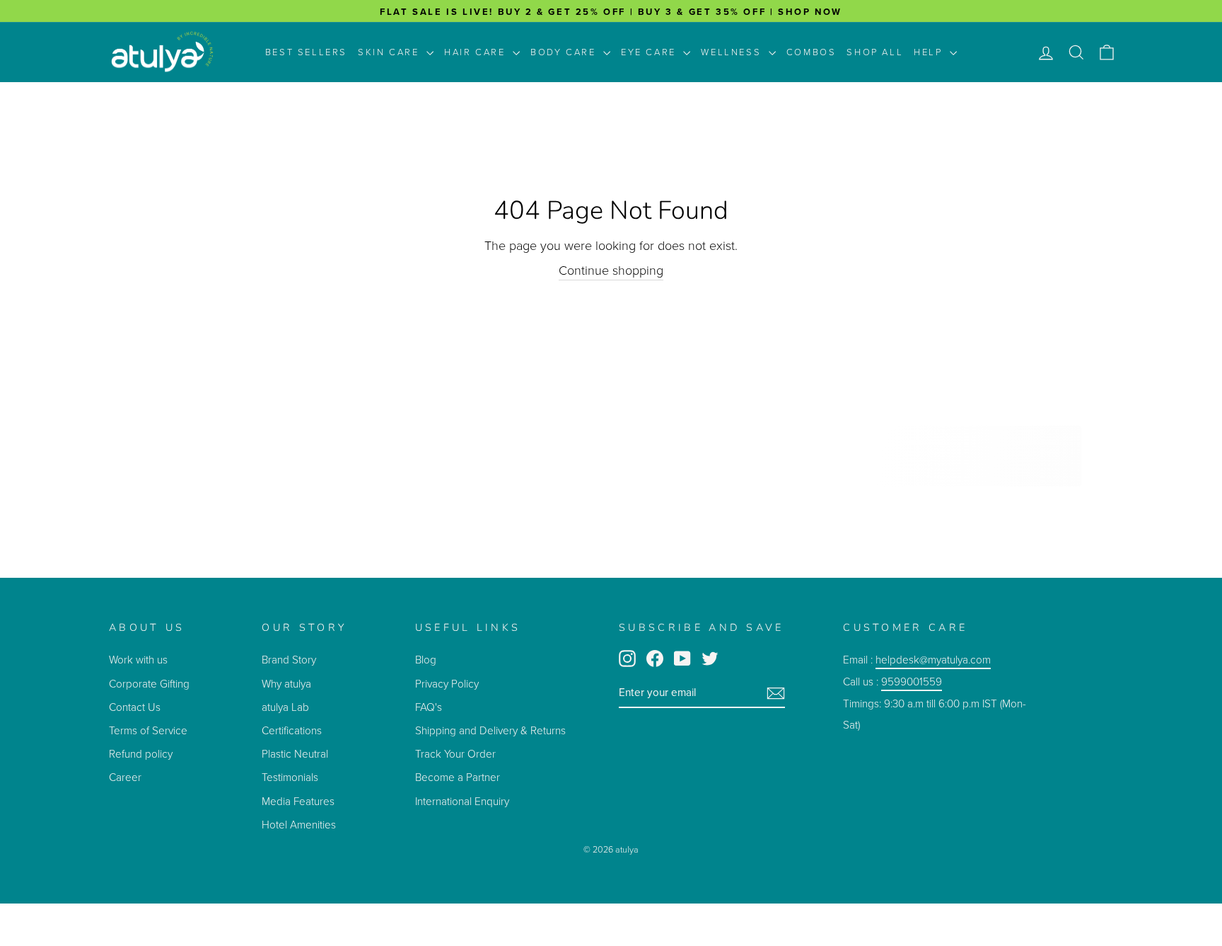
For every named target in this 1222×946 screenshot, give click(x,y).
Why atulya (286, 684)
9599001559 (911, 681)
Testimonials (291, 777)
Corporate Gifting (149, 684)
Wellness (732, 52)
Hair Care (476, 52)
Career (125, 777)
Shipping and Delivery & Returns (490, 730)
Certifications (292, 730)
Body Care (565, 52)
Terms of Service (148, 730)
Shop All (874, 52)
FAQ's (428, 707)
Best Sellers (306, 52)
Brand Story (289, 659)
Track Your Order (455, 754)
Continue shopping (611, 271)
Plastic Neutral (295, 754)
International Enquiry (462, 801)
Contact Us (135, 707)
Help (930, 52)
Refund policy (141, 754)
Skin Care (390, 52)
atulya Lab (285, 707)
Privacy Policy (447, 684)
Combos (811, 52)
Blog (425, 659)
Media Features (298, 801)
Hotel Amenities (299, 824)
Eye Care (650, 52)
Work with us (138, 659)
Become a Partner (457, 777)
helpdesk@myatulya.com (933, 659)
